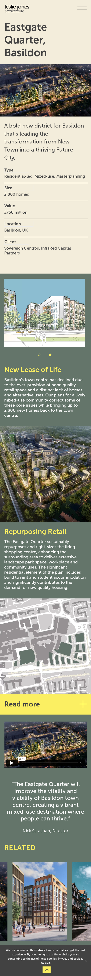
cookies (78, 958)
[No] (86, 960)
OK (47, 969)
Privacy (62, 958)
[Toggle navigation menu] (82, 11)
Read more (22, 704)
